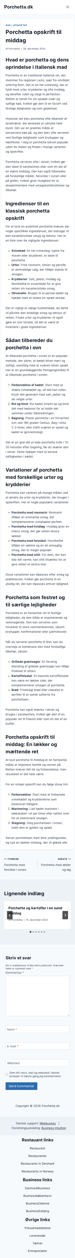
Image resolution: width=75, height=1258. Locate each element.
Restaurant (37, 1148)
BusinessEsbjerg (37, 1211)
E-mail (12, 1046)
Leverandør (37, 1235)
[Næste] (65, 915)
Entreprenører (37, 1251)
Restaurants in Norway (38, 1171)
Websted (13, 1063)
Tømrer (38, 1243)
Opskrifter (20, 25)
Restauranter (37, 1156)
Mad (8, 25)
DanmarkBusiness (37, 1188)
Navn (12, 1029)
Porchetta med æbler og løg (56, 864)
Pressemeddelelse (38, 1228)
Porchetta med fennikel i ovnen (15, 864)
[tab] (30, 932)
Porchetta (14, 48)
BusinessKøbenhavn (37, 1196)
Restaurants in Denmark (37, 1163)
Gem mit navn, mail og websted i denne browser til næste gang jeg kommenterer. (35, 1074)
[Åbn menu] (67, 7)
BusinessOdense (37, 1203)
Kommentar (15, 972)
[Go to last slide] (10, 915)
